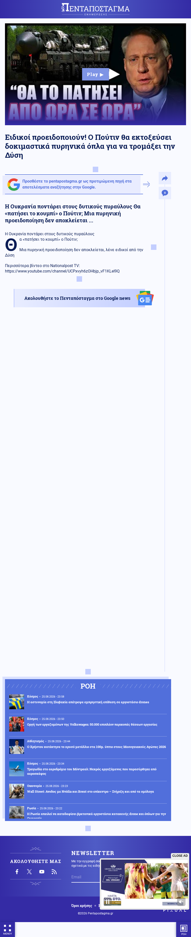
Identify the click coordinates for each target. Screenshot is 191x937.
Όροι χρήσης (81, 905)
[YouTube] (41, 871)
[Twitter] (29, 871)
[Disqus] (79, 471)
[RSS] (54, 871)
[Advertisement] (79, 360)
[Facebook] (16, 871)
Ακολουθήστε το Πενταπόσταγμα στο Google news (77, 298)
